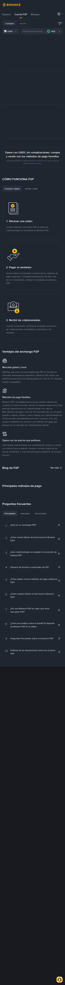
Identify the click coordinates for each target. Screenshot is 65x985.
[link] (35, 567)
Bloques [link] (35, 14)
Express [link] (6, 14)
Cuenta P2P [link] (20, 14)
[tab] (6, 14)
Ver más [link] (54, 467)
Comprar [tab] (10, 23)
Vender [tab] (23, 23)
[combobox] (10, 31)
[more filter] (60, 23)
